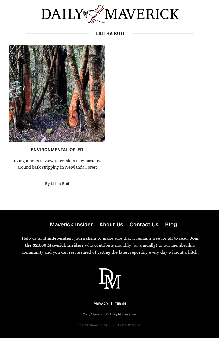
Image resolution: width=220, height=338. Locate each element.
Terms (121, 303)
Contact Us (144, 224)
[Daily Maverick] (110, 14)
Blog (171, 224)
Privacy (101, 303)
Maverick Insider (71, 224)
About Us (111, 224)
